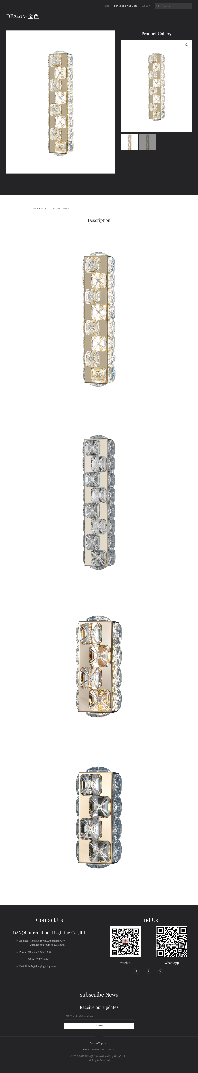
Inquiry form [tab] (60, 208)
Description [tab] (38, 208)
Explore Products (126, 6)
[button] (186, 45)
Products (98, 1049)
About (146, 6)
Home (106, 6)
